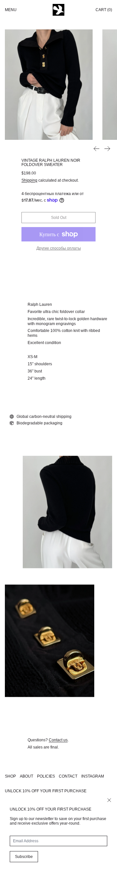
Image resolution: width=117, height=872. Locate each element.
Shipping (29, 180)
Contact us (58, 740)
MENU (11, 10)
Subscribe (24, 856)
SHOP (10, 776)
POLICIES (46, 776)
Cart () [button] (104, 10)
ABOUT (26, 776)
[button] (49, 84)
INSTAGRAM (92, 776)
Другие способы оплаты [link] (58, 248)
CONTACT (68, 776)
